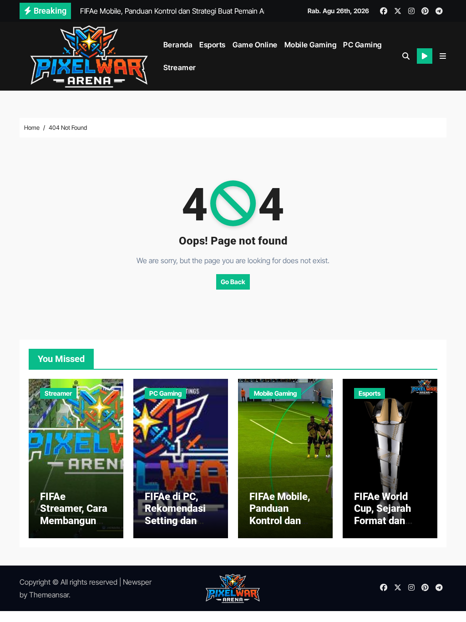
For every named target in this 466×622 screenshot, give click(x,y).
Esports (212, 44)
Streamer (179, 67)
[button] (442, 56)
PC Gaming (362, 44)
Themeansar (49, 594)
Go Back (233, 282)
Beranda (178, 44)
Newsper (137, 581)
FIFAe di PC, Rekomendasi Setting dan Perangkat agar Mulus (179, 521)
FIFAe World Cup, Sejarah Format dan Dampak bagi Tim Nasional (383, 521)
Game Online (255, 44)
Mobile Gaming (310, 44)
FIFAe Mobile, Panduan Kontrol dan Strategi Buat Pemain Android (285, 521)
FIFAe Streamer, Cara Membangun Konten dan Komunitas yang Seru (73, 526)
